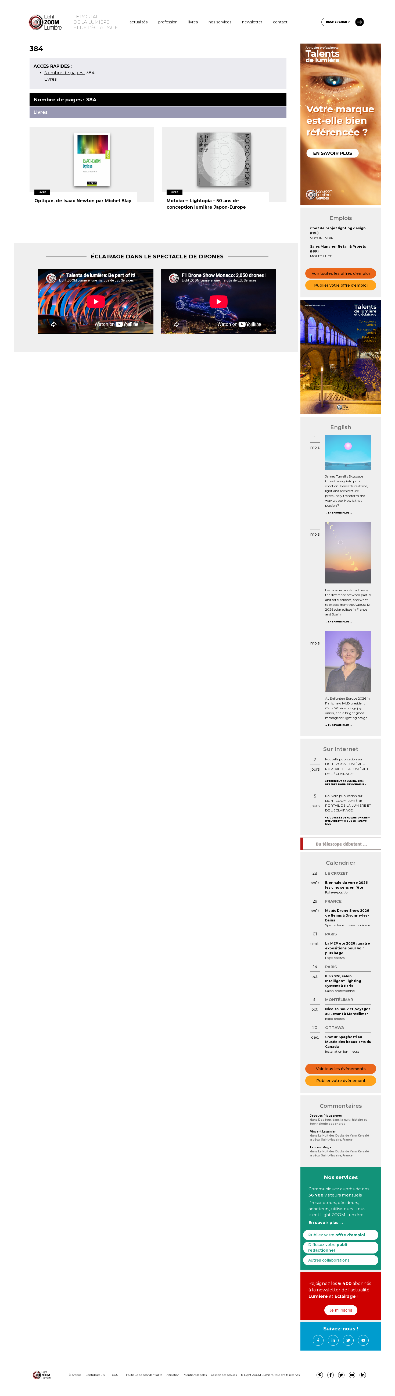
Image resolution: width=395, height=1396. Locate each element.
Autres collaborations (329, 1260)
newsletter (252, 22)
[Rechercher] (359, 22)
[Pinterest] (320, 1375)
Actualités (139, 22)
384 (69, 72)
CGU (115, 1375)
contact (280, 22)
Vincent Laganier (323, 1131)
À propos (75, 1375)
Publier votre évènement (340, 1080)
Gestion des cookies (224, 1375)
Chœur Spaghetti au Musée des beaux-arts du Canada (348, 1042)
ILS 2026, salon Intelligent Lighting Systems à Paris (343, 981)
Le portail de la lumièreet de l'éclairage (95, 22)
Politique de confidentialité (144, 1375)
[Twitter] (348, 1340)
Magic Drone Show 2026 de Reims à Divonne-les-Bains (347, 915)
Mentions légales (195, 1375)
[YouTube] (363, 1340)
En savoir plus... (340, 512)
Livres (193, 22)
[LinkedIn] (333, 1340)
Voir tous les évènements (341, 1068)
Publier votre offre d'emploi (341, 285)
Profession (168, 22)
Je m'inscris (340, 1310)
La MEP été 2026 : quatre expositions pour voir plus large (347, 948)
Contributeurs (95, 1375)
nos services (220, 22)
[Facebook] (318, 1340)
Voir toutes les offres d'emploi (341, 273)
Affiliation (173, 1375)
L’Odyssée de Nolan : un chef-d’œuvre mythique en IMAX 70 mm (347, 820)
